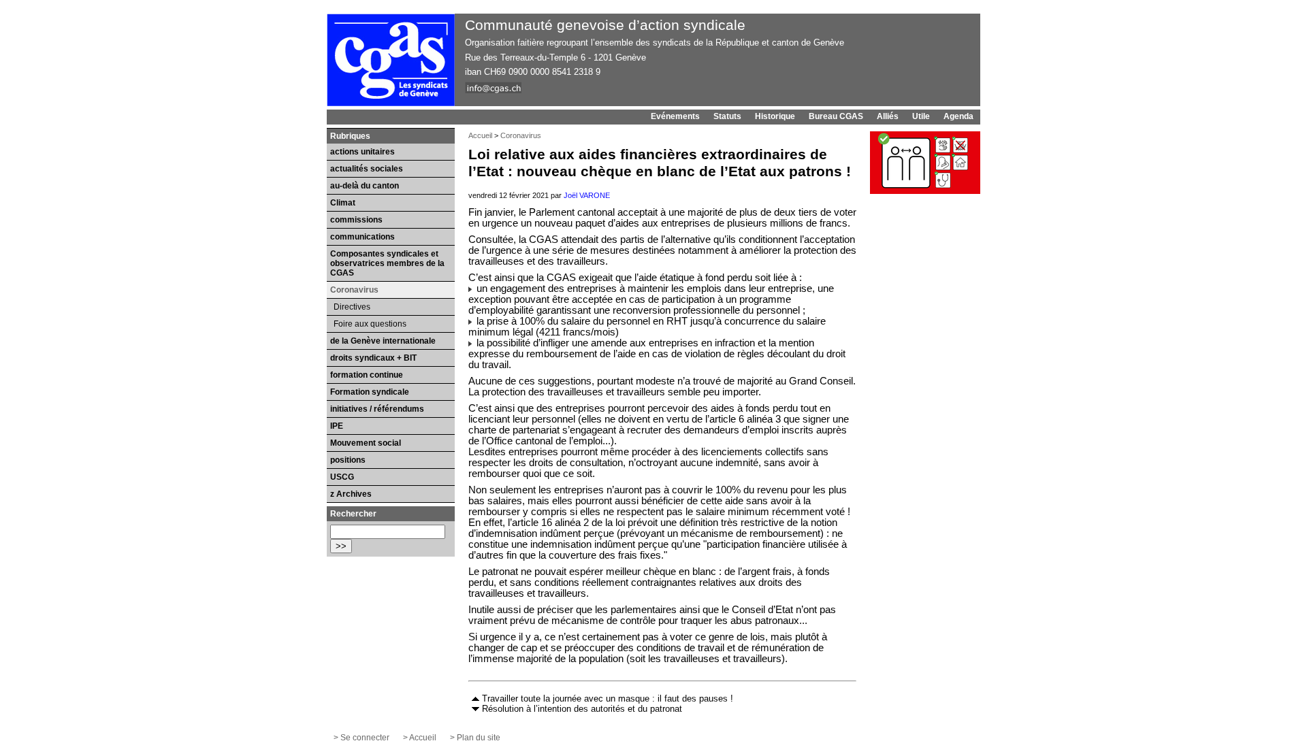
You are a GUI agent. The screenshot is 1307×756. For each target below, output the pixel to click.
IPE (336, 426)
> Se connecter (361, 737)
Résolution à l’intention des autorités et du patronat (582, 709)
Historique (775, 116)
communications (362, 237)
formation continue (366, 375)
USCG (342, 477)
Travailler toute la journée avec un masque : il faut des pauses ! (607, 698)
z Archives (351, 494)
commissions (356, 220)
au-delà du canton (364, 186)
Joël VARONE (587, 195)
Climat (342, 203)
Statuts (727, 116)
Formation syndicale (369, 392)
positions (348, 460)
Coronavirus (520, 135)
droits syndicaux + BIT (373, 358)
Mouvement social (365, 443)
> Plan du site (475, 737)
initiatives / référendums (377, 409)
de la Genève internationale (383, 341)
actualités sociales (366, 169)
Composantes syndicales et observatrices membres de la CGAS (387, 263)
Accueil (480, 135)
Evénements (675, 116)
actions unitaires (362, 152)
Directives (352, 307)
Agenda (958, 116)
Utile (921, 116)
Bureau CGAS (836, 116)
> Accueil (419, 737)
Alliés (888, 116)
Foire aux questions (370, 324)
